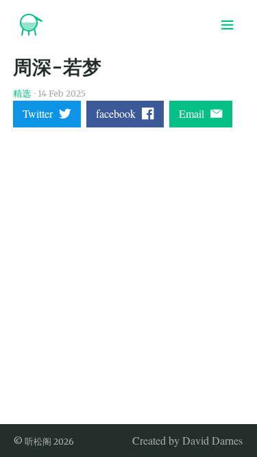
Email (194, 113)
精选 (22, 93)
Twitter (41, 113)
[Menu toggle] (227, 24)
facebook (119, 113)
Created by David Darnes (187, 440)
